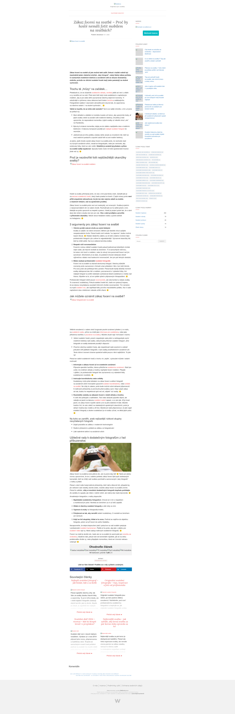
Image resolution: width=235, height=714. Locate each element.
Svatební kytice (142, 177)
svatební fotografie (103, 261)
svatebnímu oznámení (116, 367)
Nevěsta (154, 157)
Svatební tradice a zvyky (145, 190)
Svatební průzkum (141, 220)
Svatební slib (141, 185)
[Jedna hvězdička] (77, 550)
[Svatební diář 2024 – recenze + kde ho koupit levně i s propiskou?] (75, 630)
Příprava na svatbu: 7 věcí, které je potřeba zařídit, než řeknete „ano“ (155, 70)
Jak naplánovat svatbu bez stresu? (153, 124)
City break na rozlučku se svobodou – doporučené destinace (153, 51)
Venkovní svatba (142, 195)
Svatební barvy (141, 167)
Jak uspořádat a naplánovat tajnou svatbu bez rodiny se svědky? (94, 674)
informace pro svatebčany (109, 332)
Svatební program (143, 183)
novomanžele (100, 280)
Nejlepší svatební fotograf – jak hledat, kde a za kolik (84, 581)
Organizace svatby (101, 560)
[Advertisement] (151, 258)
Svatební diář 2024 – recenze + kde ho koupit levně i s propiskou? (84, 621)
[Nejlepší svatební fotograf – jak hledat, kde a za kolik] (78, 589)
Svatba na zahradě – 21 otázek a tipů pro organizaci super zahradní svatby (104, 675)
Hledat (162, 241)
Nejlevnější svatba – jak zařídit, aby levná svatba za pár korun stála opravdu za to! (114, 623)
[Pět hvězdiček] (125, 550)
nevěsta (109, 92)
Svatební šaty (141, 193)
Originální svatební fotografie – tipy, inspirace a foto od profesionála (114, 583)
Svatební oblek (155, 177)
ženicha (110, 100)
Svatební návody (117, 13)
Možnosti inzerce (151, 33)
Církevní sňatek (157, 152)
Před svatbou (141, 162)
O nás (95, 686)
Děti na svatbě (141, 154)
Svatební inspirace (141, 213)
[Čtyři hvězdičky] (113, 550)
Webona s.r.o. (124, 690)
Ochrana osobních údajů (132, 686)
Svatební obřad (142, 180)
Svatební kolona (157, 175)
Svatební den (157, 170)
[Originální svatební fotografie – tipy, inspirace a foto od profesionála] (108, 592)
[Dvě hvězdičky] (90, 550)
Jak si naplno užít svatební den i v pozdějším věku (155, 87)
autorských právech (138, 693)
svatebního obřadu (98, 92)
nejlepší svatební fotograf (115, 129)
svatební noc (81, 287)
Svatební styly (153, 185)
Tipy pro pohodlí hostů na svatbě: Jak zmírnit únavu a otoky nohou (154, 79)
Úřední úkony (139, 227)
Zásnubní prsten (156, 195)
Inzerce (103, 686)
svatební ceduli (99, 400)
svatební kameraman (88, 528)
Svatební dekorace (143, 170)
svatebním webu (78, 332)
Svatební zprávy (140, 224)
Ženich (153, 198)
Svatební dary (154, 167)
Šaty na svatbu (142, 198)
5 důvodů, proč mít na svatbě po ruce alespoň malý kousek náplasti (154, 97)
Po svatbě (156, 159)
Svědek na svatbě (155, 193)
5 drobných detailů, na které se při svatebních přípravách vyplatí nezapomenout (155, 116)
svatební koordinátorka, (111, 383)
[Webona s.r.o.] (117, 701)
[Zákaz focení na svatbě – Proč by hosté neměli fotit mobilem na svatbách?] (101, 54)
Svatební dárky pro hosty (145, 172)
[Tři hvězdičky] (101, 550)
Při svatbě (153, 162)
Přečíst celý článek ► (85, 612)
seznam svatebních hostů (81, 196)
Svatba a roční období (157, 165)
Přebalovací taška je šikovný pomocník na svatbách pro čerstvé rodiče (154, 106)
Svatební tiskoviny (143, 188)
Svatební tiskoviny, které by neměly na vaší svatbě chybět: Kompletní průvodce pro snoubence (154, 135)
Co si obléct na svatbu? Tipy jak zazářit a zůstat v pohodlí (155, 60)
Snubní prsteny (142, 165)
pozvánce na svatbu (92, 334)
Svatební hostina (142, 175)
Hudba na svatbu (155, 154)
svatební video (75, 530)
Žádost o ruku (141, 201)
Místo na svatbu (142, 157)
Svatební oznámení (156, 180)
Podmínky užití (114, 686)
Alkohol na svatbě (143, 152)
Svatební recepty (158, 183)
